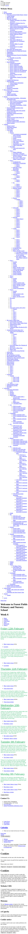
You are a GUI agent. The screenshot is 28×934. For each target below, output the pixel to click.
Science (15, 264)
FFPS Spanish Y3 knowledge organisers (21, 551)
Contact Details (10, 16)
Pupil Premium (10, 81)
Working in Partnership (12, 88)
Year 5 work (16, 380)
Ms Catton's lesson (8, 736)
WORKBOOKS (17, 248)
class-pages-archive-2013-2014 (17, 307)
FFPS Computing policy (19, 414)
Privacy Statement (14, 64)
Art (11, 405)
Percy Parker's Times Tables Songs (18, 323)
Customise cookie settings (19, 866)
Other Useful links (17, 145)
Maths (14, 263)
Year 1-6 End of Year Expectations (18, 101)
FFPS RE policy (17, 516)
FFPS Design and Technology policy (17, 426)
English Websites (17, 273)
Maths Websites (17, 271)
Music (11, 564)
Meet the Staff (10, 17)
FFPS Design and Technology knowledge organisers (19, 435)
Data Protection (10, 62)
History (12, 438)
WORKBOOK (17, 162)
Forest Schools (10, 363)
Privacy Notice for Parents (16, 67)
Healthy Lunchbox (11, 94)
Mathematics (13, 395)
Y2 (11, 300)
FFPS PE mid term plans (19, 450)
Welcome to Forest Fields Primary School (17, 14)
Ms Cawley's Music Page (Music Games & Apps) (19, 158)
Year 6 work (16, 381)
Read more (3, 833)
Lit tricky (6, 646)
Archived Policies (14, 60)
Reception (12, 146)
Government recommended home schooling (19, 135)
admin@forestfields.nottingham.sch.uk (13, 805)
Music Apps (13, 349)
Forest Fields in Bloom (12, 359)
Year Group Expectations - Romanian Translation (16, 103)
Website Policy (7, 842)
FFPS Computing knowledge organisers (18, 422)
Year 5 (11, 277)
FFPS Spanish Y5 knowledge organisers (21, 557)
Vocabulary (13, 584)
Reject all (3, 866)
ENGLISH (16, 170)
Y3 (11, 302)
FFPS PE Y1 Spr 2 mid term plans (23, 469)
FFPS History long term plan (20, 441)
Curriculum (6, 388)
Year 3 (11, 260)
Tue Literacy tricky (8, 757)
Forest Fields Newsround (13, 585)
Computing (12, 413)
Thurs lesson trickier (9, 702)
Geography (12, 573)
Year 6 (11, 289)
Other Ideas (16, 142)
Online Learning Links (18, 269)
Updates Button (4, 795)
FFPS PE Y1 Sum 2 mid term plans (23, 477)
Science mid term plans (18, 531)
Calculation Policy (17, 403)
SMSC (11, 563)
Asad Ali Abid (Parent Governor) (18, 32)
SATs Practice (16, 295)
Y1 (11, 299)
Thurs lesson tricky (8, 688)
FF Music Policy (17, 566)
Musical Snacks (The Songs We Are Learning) (20, 155)
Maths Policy (16, 402)
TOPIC (15, 178)
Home (5, 12)
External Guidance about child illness (16, 121)
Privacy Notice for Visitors (16, 69)
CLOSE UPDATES (5, 836)
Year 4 (11, 275)
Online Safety (10, 114)
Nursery (12, 132)
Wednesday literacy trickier (10, 738)
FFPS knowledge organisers (20, 521)
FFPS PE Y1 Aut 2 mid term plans (23, 460)
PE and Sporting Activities (13, 355)
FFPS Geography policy (19, 574)
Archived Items (14, 84)
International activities (12, 385)
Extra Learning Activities (19, 284)
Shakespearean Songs (15, 324)
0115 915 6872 (7, 804)
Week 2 (18, 166)
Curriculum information (12, 389)
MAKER (9, 387)
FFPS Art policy (17, 406)
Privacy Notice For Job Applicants (18, 70)
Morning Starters (17, 188)
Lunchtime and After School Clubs (15, 592)
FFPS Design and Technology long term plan (19, 429)
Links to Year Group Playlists (17, 350)
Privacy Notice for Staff (16, 74)
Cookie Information (8, 840)
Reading (12, 393)
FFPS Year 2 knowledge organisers (21, 500)
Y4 (11, 303)
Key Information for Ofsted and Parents (16, 51)
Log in (7, 5)
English (15, 262)
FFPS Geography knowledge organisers (18, 582)
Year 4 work (16, 378)
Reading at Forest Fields (13, 120)
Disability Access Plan (15, 57)
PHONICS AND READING (17, 168)
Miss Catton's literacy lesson (11, 784)
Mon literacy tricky (8, 787)
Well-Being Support (12, 127)
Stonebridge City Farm (18, 144)
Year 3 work (16, 377)
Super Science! (10, 362)
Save (14, 932)
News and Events (8, 89)
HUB (11, 131)
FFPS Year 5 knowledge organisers (21, 508)
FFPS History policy (18, 439)
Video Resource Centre (12, 384)
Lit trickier (6, 665)
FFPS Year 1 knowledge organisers (21, 497)
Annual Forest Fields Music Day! (15, 330)
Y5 (11, 305)
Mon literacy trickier (9, 792)
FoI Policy (12, 76)
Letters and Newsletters (12, 91)
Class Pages (10, 130)
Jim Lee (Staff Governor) (16, 31)
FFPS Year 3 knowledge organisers (21, 502)
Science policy (16, 528)
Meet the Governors (12, 19)
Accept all (9, 866)
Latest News (7, 821)
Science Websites (17, 274)
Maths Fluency (19, 219)
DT (11, 424)
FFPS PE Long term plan (19, 449)
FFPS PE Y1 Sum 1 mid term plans (23, 473)
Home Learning (11, 123)
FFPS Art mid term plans (19, 409)
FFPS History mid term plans (20, 442)
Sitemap (6, 839)
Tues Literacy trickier (9, 770)
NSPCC (9, 116)
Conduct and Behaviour (13, 80)
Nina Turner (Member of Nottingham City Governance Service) (17, 41)
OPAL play (9, 352)
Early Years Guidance (18, 141)
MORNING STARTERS (19, 163)
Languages (9, 374)
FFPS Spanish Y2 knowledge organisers (21, 548)
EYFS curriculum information (14, 586)
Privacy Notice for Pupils (16, 66)
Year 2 (11, 160)
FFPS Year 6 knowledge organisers (21, 511)
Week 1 (18, 164)
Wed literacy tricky (8, 723)
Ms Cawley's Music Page (13, 320)
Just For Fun (16, 249)
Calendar (9, 92)
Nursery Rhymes (17, 139)
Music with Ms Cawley (19, 250)
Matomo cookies (9, 904)
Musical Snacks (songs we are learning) (21, 254)
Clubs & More (7, 588)
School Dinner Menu (12, 95)
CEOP (2, 834)
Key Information (8, 13)
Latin (11, 382)
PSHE (11, 513)
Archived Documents (15, 63)
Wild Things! (10, 353)
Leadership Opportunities (13, 360)
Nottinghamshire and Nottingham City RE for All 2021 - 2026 (20, 524)
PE (14, 182)
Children (6, 124)
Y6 (11, 306)
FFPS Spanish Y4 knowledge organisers (21, 554)
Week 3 (18, 192)
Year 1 (11, 151)
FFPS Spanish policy (18, 535)
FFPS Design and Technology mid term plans (19, 432)
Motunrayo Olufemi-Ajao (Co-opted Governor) (17, 23)
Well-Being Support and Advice (15, 113)
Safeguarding (10, 53)
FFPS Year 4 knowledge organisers (21, 505)
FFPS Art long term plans (19, 407)
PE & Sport (10, 87)
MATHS (15, 174)
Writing (12, 561)
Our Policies (10, 59)
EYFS (11, 391)
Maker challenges (17, 152)
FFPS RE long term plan (19, 517)
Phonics (15, 198)
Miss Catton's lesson (9, 663)
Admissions (10, 52)
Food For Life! (10, 364)
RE (11, 514)
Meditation (15, 287)
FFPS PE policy (17, 448)
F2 (13, 310)
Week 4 (18, 194)
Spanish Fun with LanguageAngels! (16, 357)
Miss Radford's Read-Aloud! (14, 356)
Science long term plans (19, 530)
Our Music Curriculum (18, 153)
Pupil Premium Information (16, 82)
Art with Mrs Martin (18, 270)
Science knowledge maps (19, 532)
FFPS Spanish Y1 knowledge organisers (21, 546)
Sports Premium (11, 85)
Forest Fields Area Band (16, 321)
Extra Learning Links (18, 294)
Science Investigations (18, 288)
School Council (10, 126)
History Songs (13, 325)
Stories (14, 138)
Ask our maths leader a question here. (18, 397)
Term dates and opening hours (14, 49)
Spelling (18, 199)
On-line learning (17, 137)
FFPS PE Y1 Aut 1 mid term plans (23, 456)
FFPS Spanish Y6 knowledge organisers (21, 559)
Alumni (5, 593)
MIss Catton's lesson (9, 644)
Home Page (3, 600)
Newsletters (6, 823)
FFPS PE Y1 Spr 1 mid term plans (23, 465)
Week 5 (18, 195)
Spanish (15, 266)
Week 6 (18, 196)
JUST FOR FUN (17, 187)
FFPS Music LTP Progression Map (17, 568)
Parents (5, 96)
